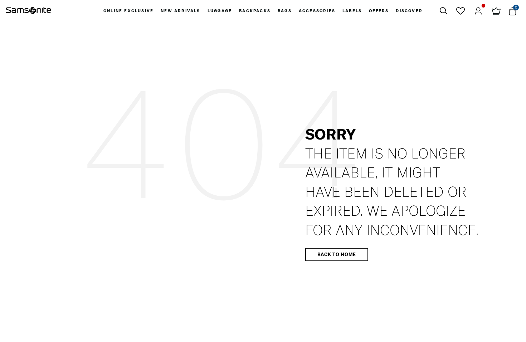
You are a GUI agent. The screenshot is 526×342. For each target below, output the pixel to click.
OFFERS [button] (379, 10)
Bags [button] (285, 10)
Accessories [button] (317, 10)
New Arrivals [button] (180, 10)
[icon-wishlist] (460, 10)
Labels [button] (352, 10)
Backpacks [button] (255, 10)
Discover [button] (409, 10)
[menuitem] (128, 10)
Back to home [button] (336, 254)
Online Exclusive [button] (128, 10)
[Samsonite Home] (28, 10)
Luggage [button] (220, 10)
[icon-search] (443, 11)
